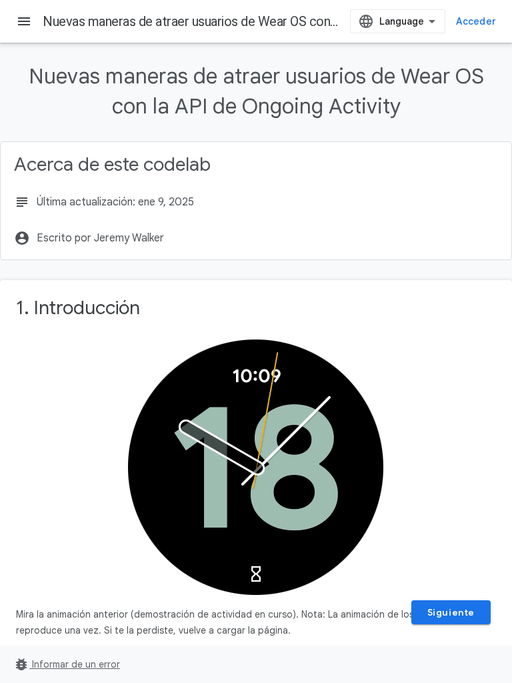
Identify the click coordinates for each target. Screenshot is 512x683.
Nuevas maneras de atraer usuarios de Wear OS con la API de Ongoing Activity (259, 21)
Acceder (476, 21)
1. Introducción (78, 307)
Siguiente (451, 612)
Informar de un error (66, 664)
